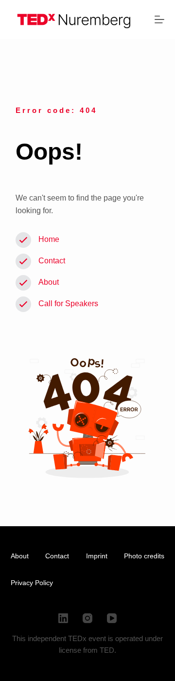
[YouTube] (112, 618)
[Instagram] (87, 618)
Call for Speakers (68, 303)
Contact (51, 261)
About (48, 282)
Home (48, 239)
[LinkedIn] (63, 618)
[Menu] (159, 19)
